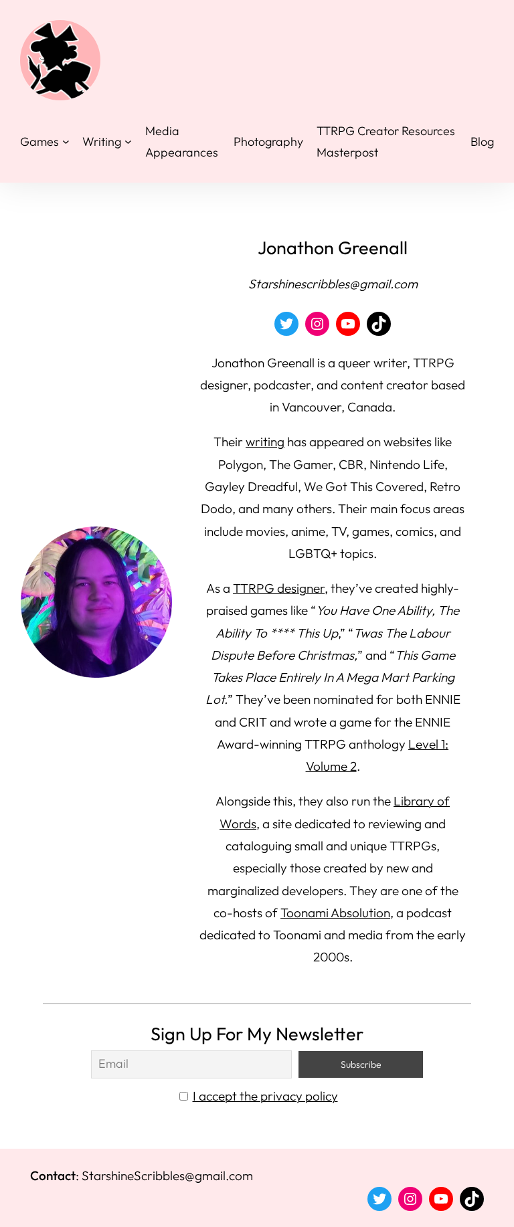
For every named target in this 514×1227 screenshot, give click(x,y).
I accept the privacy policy (265, 1096)
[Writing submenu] (128, 141)
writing (265, 442)
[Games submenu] (66, 141)
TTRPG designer (279, 588)
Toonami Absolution (335, 913)
